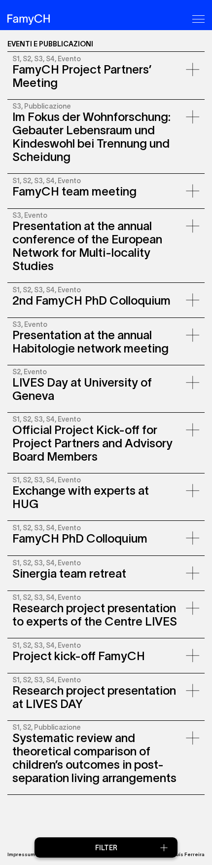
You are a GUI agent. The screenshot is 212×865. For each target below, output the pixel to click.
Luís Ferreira (189, 854)
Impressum (21, 854)
